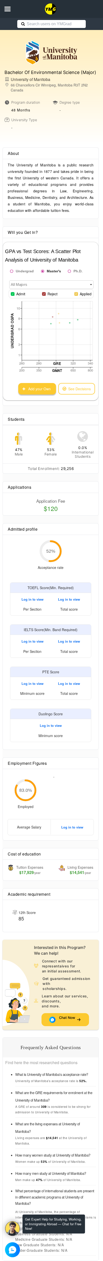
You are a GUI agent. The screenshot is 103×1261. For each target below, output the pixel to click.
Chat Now (67, 1019)
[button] (7, 9)
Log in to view (33, 599)
